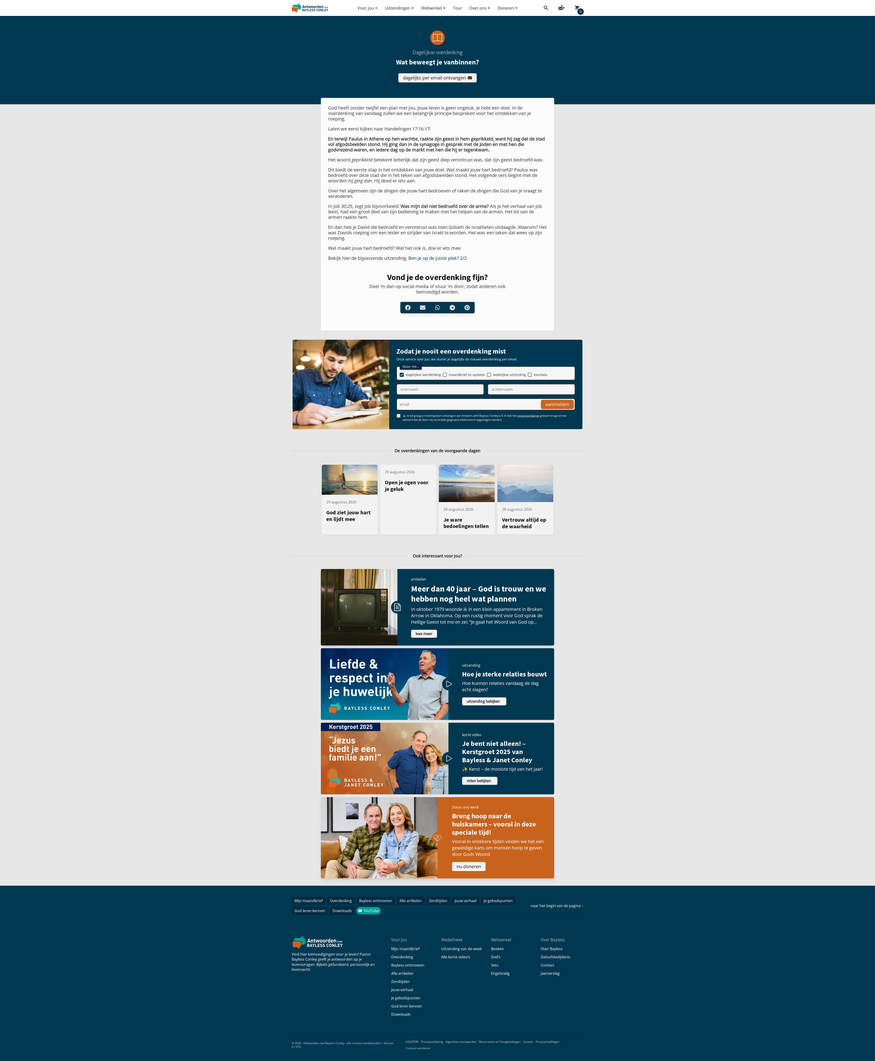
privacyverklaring (528, 416)
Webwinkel (431, 8)
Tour (457, 8)
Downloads (342, 910)
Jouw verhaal (465, 900)
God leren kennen (309, 910)
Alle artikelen (410, 900)
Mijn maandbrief (308, 900)
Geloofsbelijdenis (555, 956)
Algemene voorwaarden (461, 1042)
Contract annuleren (418, 1048)
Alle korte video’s (455, 956)
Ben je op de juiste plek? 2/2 (437, 258)
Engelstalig (500, 973)
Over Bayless (552, 948)
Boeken (497, 948)
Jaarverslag (550, 973)
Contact (547, 965)
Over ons (477, 8)
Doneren (505, 8)
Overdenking (341, 900)
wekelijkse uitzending (509, 374)
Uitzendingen (397, 8)
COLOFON (412, 1042)
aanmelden (557, 404)
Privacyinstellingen (547, 1042)
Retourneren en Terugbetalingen (499, 1042)
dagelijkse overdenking (423, 374)
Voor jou (366, 8)
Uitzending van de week (461, 948)
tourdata (540, 374)
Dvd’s (495, 956)
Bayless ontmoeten (375, 900)
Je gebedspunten (498, 900)
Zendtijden (438, 900)
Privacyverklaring (432, 1042)
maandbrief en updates (467, 374)
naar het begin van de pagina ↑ (557, 905)
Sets (494, 965)
